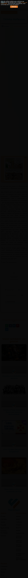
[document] (14, 289)
